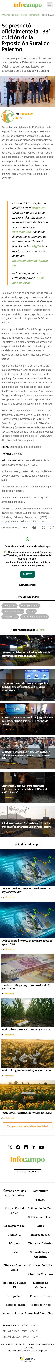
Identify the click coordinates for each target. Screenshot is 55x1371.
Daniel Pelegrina (29, 606)
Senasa (40, 1199)
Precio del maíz (14, 1304)
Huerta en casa (40, 1234)
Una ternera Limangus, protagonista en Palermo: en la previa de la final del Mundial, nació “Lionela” (24, 789)
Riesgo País (14, 1296)
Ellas (40, 1225)
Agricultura (40, 1191)
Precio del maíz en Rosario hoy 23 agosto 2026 (25, 1029)
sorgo (26, 1336)
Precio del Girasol (14, 1313)
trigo (24, 1331)
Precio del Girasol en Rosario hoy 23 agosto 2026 (26, 1112)
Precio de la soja (40, 1296)
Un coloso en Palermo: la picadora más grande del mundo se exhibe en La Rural (25, 653)
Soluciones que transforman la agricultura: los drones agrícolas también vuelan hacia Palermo (26, 824)
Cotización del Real (40, 1217)
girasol (34, 1331)
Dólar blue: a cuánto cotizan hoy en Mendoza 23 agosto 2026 (26, 942)
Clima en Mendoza (40, 1274)
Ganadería (14, 1234)
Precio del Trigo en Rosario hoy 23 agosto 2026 (26, 1070)
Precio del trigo (40, 1304)
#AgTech (38, 246)
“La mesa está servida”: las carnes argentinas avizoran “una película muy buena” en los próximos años (25, 686)
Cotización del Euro (40, 1208)
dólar (25, 1325)
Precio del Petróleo (40, 1313)
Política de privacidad (27, 1171)
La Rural (15, 14)
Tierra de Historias (40, 1243)
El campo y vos (14, 1225)
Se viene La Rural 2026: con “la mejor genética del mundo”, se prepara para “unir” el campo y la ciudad (27, 721)
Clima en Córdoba (40, 1265)
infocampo (9, 661)
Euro (34, 1325)
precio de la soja (11, 1336)
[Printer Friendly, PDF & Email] (52, 528)
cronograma (10, 606)
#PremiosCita (21, 231)
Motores (14, 1243)
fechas (31, 611)
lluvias (14, 1252)
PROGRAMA (10, 617)
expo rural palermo (13, 611)
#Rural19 (38, 207)
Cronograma (34, 14)
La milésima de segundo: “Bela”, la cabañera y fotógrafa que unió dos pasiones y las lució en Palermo (25, 755)
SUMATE (27, 574)
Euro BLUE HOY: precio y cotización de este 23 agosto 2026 (25, 986)
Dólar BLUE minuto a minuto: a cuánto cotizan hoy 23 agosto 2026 (26, 890)
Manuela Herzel (12, 763)
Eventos (23, 14)
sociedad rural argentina (34, 617)
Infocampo (5, 14)
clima (35, 1336)
